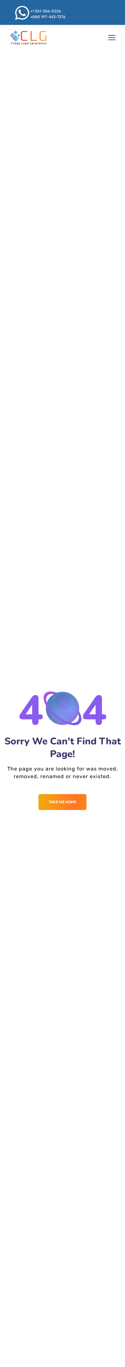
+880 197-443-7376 (47, 17)
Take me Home (62, 802)
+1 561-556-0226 (45, 11)
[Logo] (28, 38)
